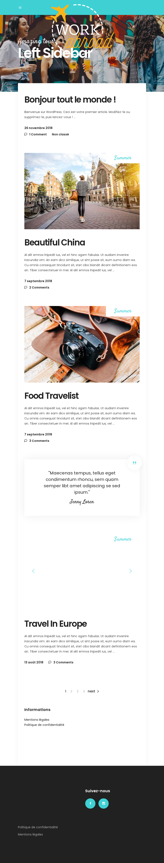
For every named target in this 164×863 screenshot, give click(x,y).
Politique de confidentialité (44, 725)
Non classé (60, 134)
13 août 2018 (33, 662)
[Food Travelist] (82, 344)
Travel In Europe (55, 624)
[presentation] (33, 571)
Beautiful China (54, 242)
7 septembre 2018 (38, 281)
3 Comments (39, 441)
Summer (122, 158)
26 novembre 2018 (38, 128)
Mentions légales (36, 720)
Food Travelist (51, 396)
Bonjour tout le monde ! (70, 100)
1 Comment (38, 134)
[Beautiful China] (82, 191)
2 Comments (39, 287)
